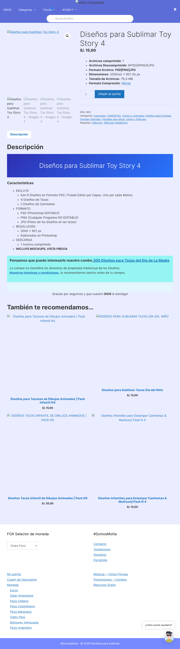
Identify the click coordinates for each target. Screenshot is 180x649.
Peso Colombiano (22, 606)
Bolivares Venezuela (24, 622)
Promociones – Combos (110, 579)
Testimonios (102, 549)
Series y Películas (136, 119)
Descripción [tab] (19, 134)
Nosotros (100, 554)
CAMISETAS (114, 115)
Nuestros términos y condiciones (34, 272)
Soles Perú (17, 617)
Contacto (100, 544)
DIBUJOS (97, 122)
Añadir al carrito (109, 94)
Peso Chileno (19, 601)
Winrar (126, 83)
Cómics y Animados (133, 115)
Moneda (13, 585)
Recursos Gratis (105, 585)
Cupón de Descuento (22, 579)
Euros (14, 590)
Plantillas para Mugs (113, 119)
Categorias (25, 9)
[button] (67, 36)
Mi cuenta (14, 574)
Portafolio (100, 560)
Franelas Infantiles (90, 119)
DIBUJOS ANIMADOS (116, 122)
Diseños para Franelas (158, 115)
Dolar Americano (21, 595)
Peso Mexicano (20, 612)
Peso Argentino (21, 628)
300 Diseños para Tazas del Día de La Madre (130, 260)
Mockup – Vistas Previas (111, 574)
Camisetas (100, 115)
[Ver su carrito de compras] (175, 10)
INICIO (7, 9)
